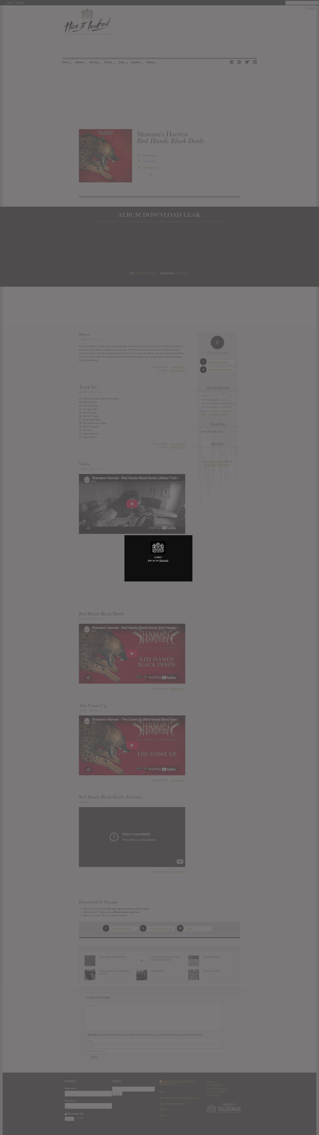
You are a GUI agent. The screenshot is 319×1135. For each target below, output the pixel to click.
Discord (163, 560)
